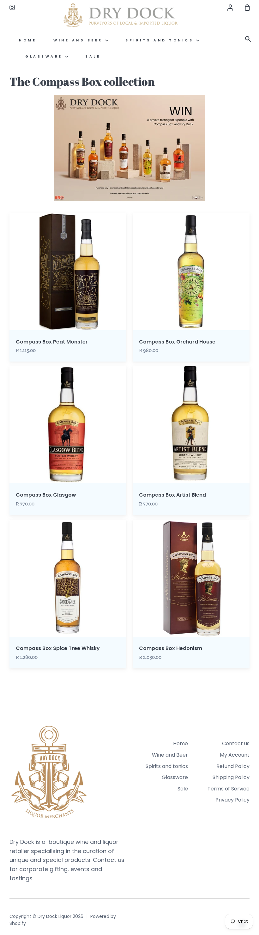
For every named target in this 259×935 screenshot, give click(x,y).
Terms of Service (229, 788)
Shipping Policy (231, 777)
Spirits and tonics (160, 40)
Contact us (236, 743)
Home (27, 40)
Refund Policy (233, 766)
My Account (235, 755)
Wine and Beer (79, 40)
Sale (92, 56)
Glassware (45, 56)
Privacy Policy (232, 799)
